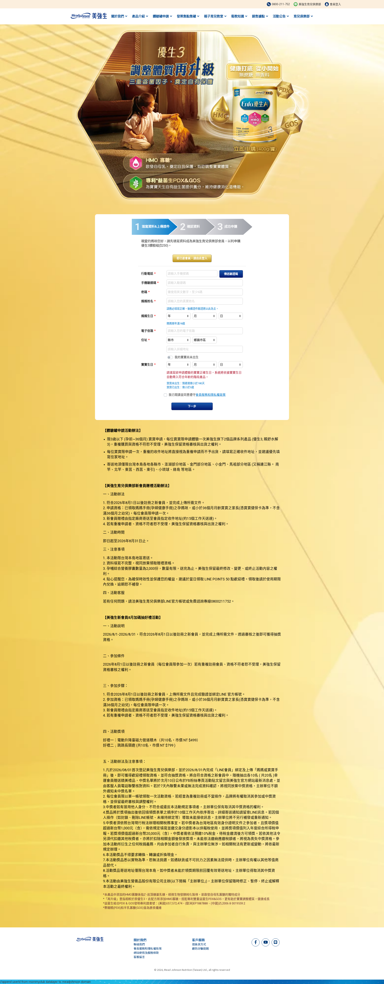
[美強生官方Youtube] (265, 942)
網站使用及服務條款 (146, 953)
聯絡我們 (139, 944)
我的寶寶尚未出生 (187, 357)
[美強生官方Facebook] (256, 942)
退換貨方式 (199, 944)
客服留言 (139, 957)
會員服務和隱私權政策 (211, 395)
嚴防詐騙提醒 (200, 948)
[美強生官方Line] (275, 942)
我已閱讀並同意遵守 (197, 395)
